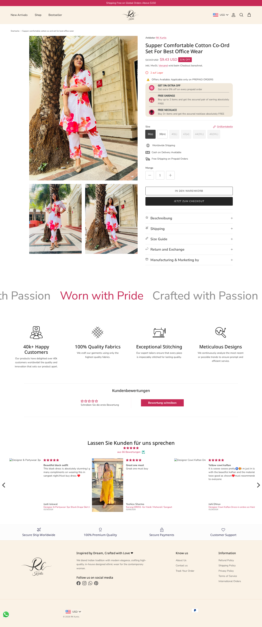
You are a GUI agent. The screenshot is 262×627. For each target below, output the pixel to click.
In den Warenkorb (189, 191)
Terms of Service (228, 576)
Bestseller (55, 15)
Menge (149, 168)
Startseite (15, 30)
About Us (181, 560)
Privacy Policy (226, 571)
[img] (131, 448)
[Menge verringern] (149, 175)
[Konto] (233, 15)
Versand (163, 65)
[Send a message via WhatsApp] (6, 614)
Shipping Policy (227, 565)
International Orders (230, 581)
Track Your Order (185, 571)
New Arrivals (19, 15)
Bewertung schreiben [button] (162, 403)
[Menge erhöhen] (170, 175)
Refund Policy (226, 560)
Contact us (182, 565)
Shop (38, 15)
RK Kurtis (161, 37)
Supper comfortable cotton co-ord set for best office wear (48, 30)
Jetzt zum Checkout (189, 201)
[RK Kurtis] (131, 15)
